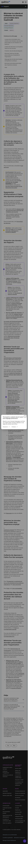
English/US (5, 426)
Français (14, 426)
